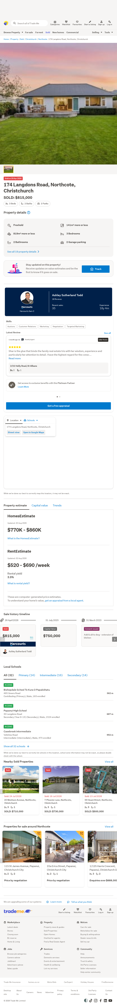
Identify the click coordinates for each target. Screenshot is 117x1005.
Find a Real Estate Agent (54, 941)
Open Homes (49, 934)
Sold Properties (50, 930)
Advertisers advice (15, 964)
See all (107, 333)
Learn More (23, 386)
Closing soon (12, 934)
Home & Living (13, 941)
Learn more (56, 901)
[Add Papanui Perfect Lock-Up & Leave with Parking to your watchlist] (80, 835)
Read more (15, 358)
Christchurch (31, 39)
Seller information (88, 968)
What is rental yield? (18, 583)
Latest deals (12, 927)
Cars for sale (85, 927)
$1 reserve (11, 938)
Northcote (43, 39)
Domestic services (51, 957)
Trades (47, 954)
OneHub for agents (52, 938)
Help (82, 954)
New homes (58, 32)
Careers (30, 992)
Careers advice (13, 957)
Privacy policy (60, 992)
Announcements (87, 957)
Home (6, 39)
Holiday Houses (87, 982)
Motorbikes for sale (88, 930)
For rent (39, 32)
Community (86, 949)
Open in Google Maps (33, 432)
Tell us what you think (81, 902)
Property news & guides (54, 927)
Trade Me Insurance (12, 982)
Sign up (101, 24)
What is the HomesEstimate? (23, 538)
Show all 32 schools (15, 746)
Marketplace (13, 922)
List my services (51, 968)
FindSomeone (107, 982)
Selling (96, 32)
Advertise (49, 992)
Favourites (90, 912)
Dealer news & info (88, 938)
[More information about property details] (28, 212)
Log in (109, 24)
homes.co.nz (33, 982)
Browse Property (12, 32)
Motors (83, 922)
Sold (48, 32)
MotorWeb (51, 982)
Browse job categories (16, 954)
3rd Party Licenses (88, 964)
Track (98, 269)
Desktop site (7, 992)
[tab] (14, 420)
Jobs (9, 949)
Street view (14, 432)
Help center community (90, 972)
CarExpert (68, 982)
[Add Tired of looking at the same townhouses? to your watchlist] (37, 835)
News (39, 992)
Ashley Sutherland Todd (20, 651)
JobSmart (11, 961)
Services (48, 949)
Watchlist (78, 912)
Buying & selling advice (90, 934)
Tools (107, 32)
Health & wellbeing (52, 964)
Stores (10, 930)
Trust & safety (86, 961)
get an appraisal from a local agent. (64, 600)
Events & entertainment (54, 961)
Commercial (72, 32)
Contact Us (108, 992)
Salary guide (12, 968)
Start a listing (64, 912)
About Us (19, 992)
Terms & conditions (75, 992)
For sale (29, 32)
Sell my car (85, 941)
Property (15, 39)
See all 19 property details (21, 251)
